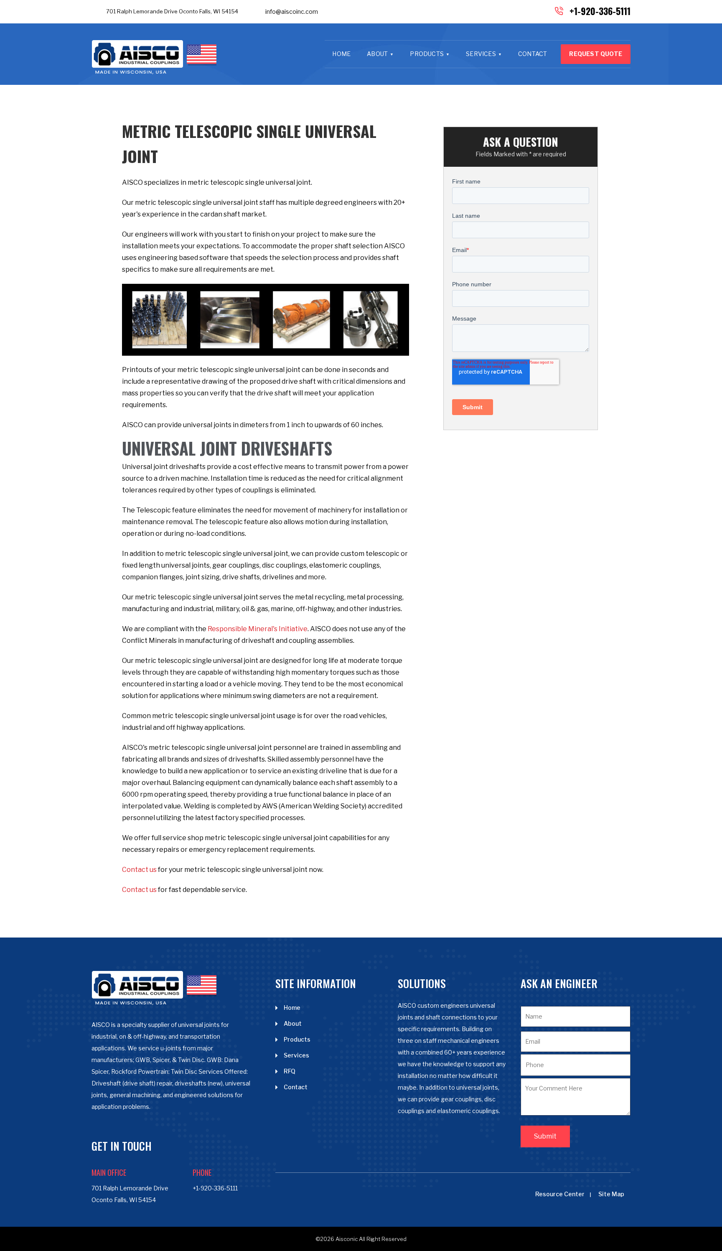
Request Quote (595, 53)
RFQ (289, 1071)
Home (341, 53)
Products (427, 53)
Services (481, 53)
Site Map (611, 1193)
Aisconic (347, 1239)
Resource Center (560, 1193)
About (377, 53)
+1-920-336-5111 (599, 11)
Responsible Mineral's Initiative (258, 629)
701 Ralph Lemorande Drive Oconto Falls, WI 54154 (172, 11)
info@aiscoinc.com (291, 11)
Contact (532, 53)
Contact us (139, 870)
